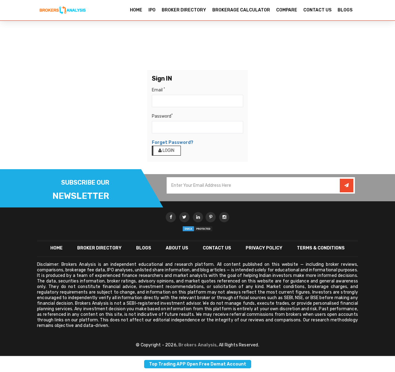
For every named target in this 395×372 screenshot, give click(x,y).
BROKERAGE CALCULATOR (241, 10)
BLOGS (345, 10)
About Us (177, 248)
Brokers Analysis (197, 345)
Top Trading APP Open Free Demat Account (197, 364)
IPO (152, 10)
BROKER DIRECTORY (184, 10)
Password (162, 116)
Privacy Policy (264, 248)
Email (158, 90)
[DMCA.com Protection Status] (197, 228)
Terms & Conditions (321, 248)
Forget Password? (172, 142)
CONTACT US (317, 10)
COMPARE (286, 10)
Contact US (217, 248)
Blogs (143, 248)
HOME (136, 10)
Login (168, 150)
